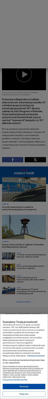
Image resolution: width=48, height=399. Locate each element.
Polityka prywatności (36, 356)
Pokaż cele (23, 394)
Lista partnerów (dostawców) (15, 380)
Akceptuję (24, 386)
